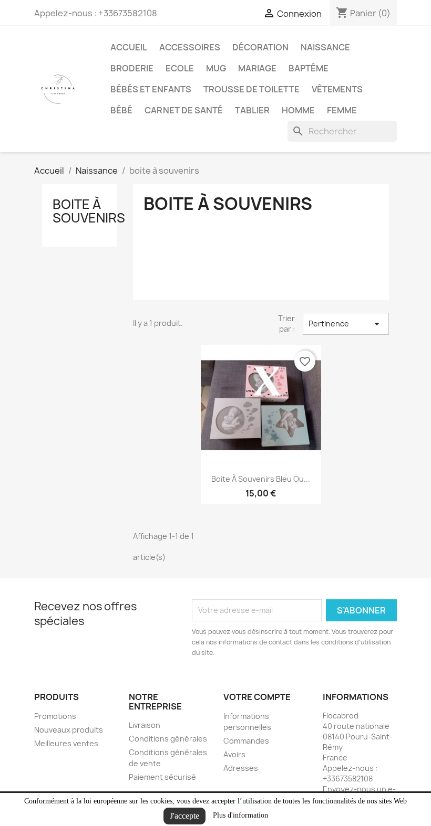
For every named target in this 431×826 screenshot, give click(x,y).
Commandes (246, 741)
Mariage (257, 68)
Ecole (180, 68)
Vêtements (337, 89)
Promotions (55, 716)
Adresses (240, 768)
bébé (121, 110)
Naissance (325, 47)
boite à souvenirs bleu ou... (260, 479)
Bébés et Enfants (150, 89)
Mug (216, 68)
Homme (298, 110)
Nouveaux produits (68, 730)
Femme (342, 110)
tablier (252, 110)
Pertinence (346, 323)
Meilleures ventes (66, 743)
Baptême (309, 68)
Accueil (128, 47)
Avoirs (234, 754)
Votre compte (257, 697)
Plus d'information (240, 815)
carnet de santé (184, 110)
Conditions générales (168, 739)
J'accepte (184, 815)
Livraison (144, 725)
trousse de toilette (251, 89)
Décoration (260, 47)
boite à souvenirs (89, 211)
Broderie (131, 68)
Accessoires (189, 47)
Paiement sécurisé (162, 777)
